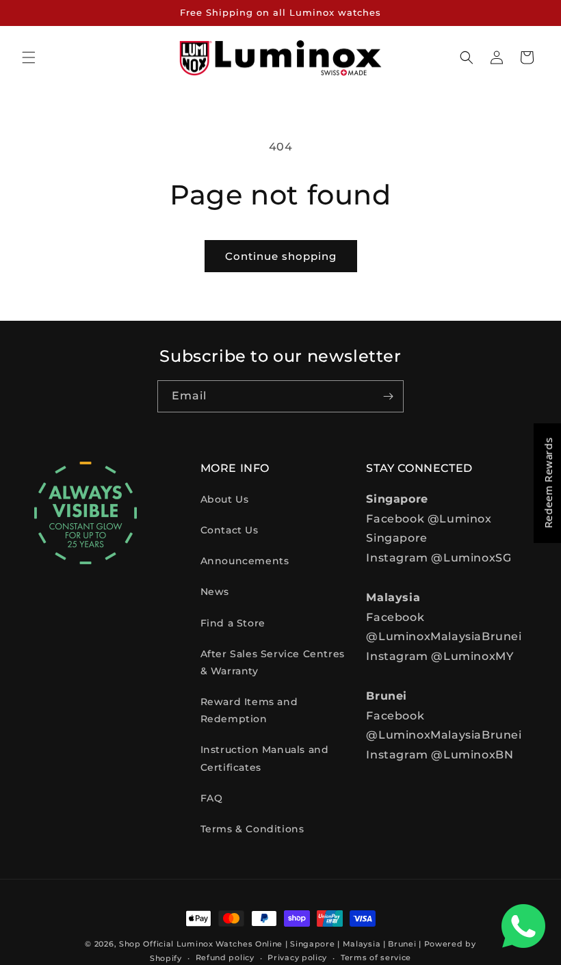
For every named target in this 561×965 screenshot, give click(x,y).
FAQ (211, 798)
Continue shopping (281, 256)
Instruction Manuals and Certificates (264, 758)
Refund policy (225, 957)
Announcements (244, 561)
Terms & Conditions (252, 829)
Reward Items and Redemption (249, 710)
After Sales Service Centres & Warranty (272, 662)
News (214, 591)
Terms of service (376, 957)
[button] (29, 57)
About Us (224, 499)
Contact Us (229, 530)
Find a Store (232, 623)
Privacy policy (297, 957)
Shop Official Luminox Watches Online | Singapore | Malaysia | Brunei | (270, 944)
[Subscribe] (388, 396)
